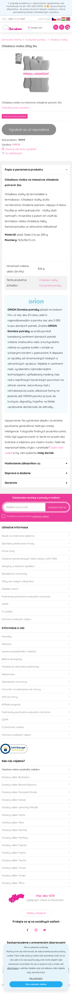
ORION (16, 144)
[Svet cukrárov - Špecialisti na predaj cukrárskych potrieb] (12, 27)
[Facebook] (27, 930)
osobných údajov (40, 516)
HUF (23, 19)
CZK (10, 19)
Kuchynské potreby (35, 39)
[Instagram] (36, 930)
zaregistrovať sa (57, 507)
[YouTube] (44, 930)
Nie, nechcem (35, 978)
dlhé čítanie (12, 968)
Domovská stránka (12, 39)
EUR (17, 19)
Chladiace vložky (59, 39)
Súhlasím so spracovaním (28, 516)
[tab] (36, 169)
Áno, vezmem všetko (36, 984)
